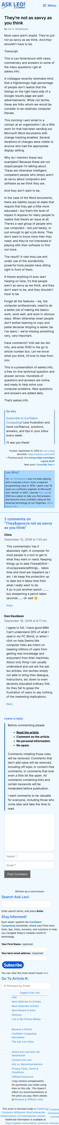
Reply (9, 605)
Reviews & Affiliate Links (29, 1099)
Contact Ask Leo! (22, 1059)
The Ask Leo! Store (23, 1041)
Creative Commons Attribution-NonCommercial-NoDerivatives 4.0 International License (23, 1112)
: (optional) (17, 944)
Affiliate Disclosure (22, 1076)
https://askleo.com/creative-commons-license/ (31, 1123)
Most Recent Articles (24, 1010)
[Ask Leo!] (14, 5)
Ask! (14, 997)
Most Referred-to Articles (26, 1001)
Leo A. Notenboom (18, 28)
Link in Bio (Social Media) (26, 1019)
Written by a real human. (30, 891)
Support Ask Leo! (30, 992)
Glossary (17, 1014)
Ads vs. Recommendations (27, 1064)
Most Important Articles (25, 1006)
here (45, 973)
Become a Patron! (22, 1029)
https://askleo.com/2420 (41, 454)
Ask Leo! (43, 492)
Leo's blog (49, 450)
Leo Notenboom (18, 478)
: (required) (22, 953)
